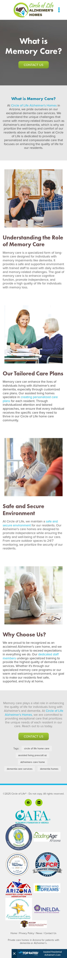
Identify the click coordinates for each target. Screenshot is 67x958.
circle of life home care (36, 748)
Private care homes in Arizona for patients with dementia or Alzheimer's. (33, 941)
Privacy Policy (26, 933)
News (39, 933)
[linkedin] (39, 802)
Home (14, 933)
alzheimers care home (32, 762)
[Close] (14, 953)
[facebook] (28, 802)
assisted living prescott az (32, 755)
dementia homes (49, 769)
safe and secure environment (30, 523)
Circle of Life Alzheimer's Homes (34, 105)
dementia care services (20, 769)
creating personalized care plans (30, 399)
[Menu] (59, 9)
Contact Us (33, 65)
